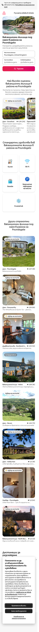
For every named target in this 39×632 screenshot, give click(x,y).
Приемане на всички (19, 606)
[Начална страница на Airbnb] (4, 13)
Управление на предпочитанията (19, 617)
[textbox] (10, 62)
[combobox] (18, 55)
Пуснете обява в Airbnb (24, 13)
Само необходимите (18, 611)
